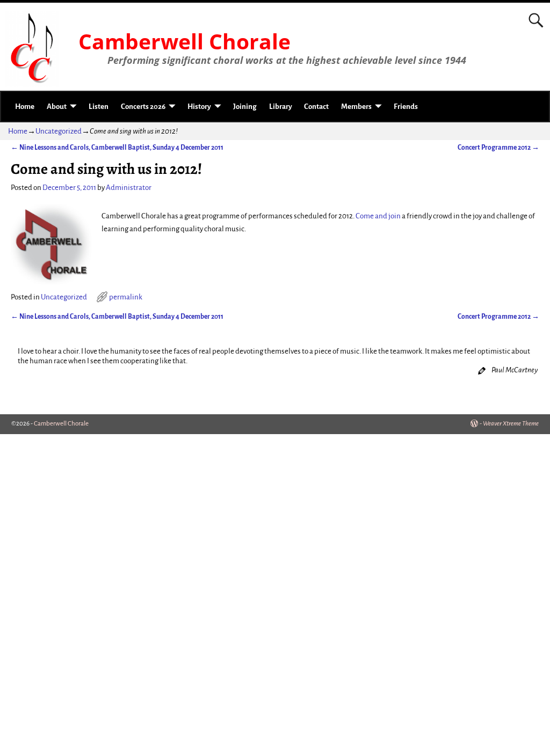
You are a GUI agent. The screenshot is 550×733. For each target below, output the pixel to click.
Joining (245, 106)
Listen (98, 106)
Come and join (378, 216)
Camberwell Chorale (184, 41)
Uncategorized (58, 131)
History (199, 106)
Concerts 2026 (143, 106)
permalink (125, 297)
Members (356, 106)
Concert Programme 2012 (498, 147)
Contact (316, 106)
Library (280, 106)
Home (24, 106)
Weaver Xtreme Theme (511, 423)
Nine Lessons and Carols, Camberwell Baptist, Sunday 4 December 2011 (117, 147)
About (57, 106)
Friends (406, 106)
